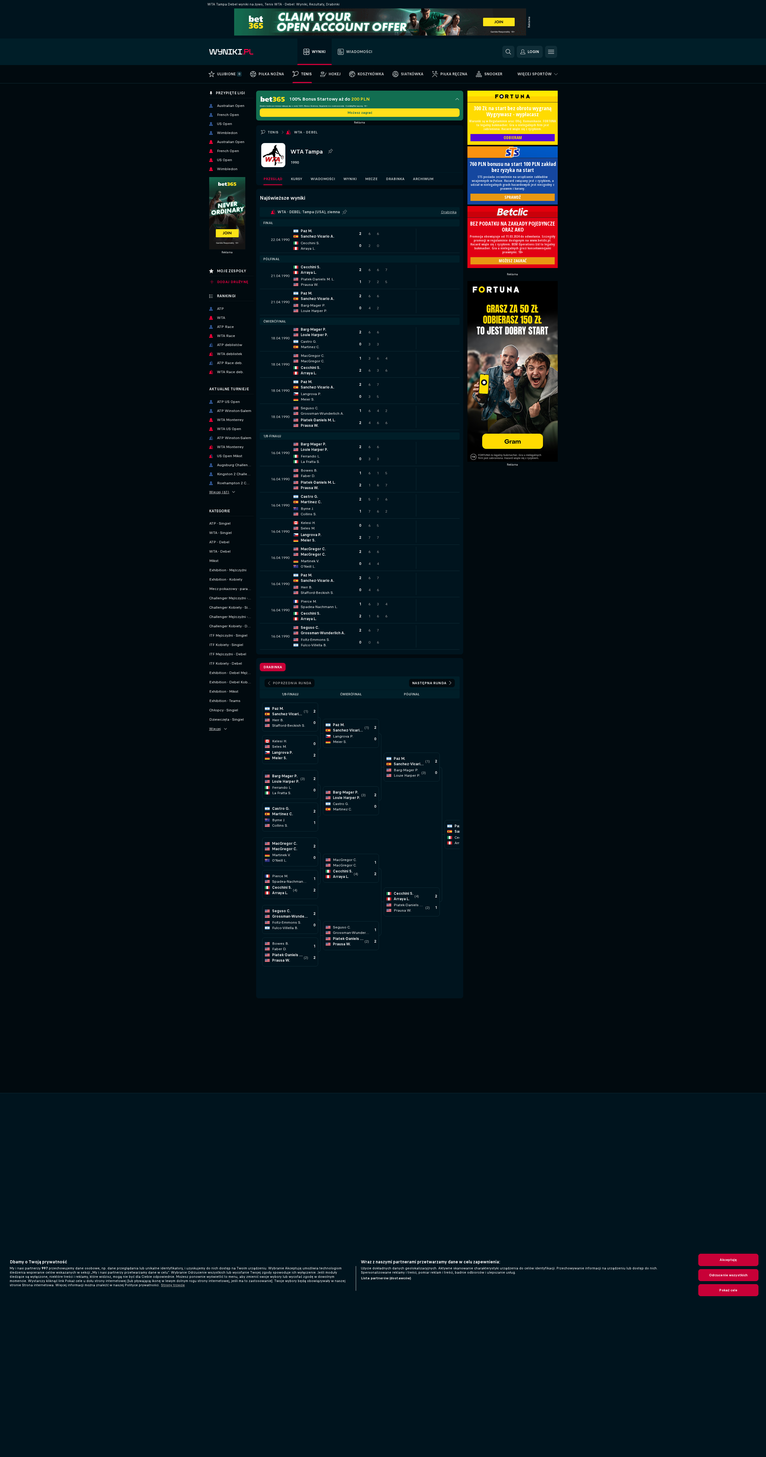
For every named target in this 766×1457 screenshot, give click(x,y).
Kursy (296, 179)
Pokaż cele (728, 1290)
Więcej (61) (219, 492)
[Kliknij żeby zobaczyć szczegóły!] (360, 240)
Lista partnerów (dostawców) (386, 1278)
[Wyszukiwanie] (508, 52)
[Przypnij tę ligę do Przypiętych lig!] (330, 151)
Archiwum (423, 179)
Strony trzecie (173, 1285)
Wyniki (350, 179)
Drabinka (395, 179)
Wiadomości (323, 179)
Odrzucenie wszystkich (728, 1275)
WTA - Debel (306, 132)
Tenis (273, 132)
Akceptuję (728, 1260)
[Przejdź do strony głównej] (243, 52)
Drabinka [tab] (272, 667)
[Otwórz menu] (551, 52)
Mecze (371, 179)
